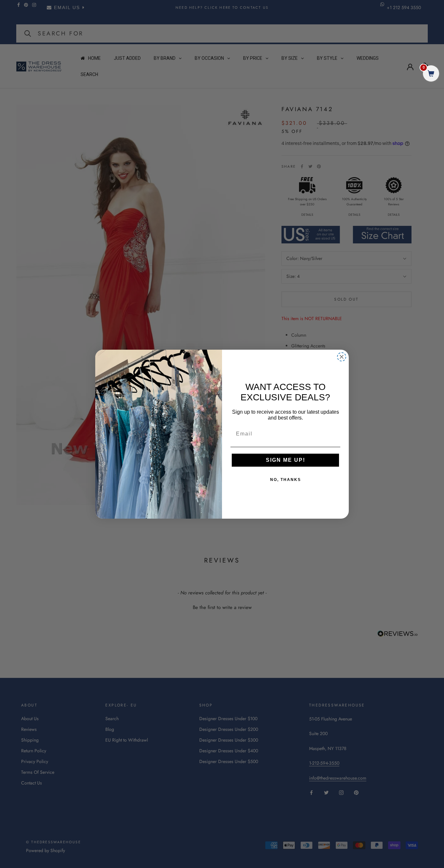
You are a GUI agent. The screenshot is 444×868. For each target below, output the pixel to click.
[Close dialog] (342, 357)
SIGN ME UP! (285, 460)
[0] (431, 74)
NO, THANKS (285, 479)
